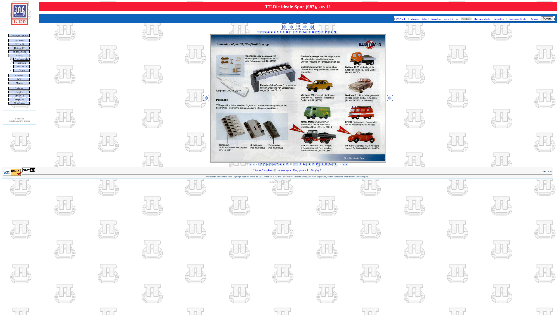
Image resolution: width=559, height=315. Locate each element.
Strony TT (19, 95)
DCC (19, 79)
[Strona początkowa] (19, 24)
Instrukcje (21, 63)
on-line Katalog (19, 52)
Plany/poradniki (22, 59)
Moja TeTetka (19, 40)
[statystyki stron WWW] (28, 171)
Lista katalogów (283, 170)
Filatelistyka (19, 103)
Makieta (19, 83)
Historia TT (19, 48)
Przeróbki (19, 75)
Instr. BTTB (21, 66)
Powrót (547, 18)
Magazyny (19, 99)
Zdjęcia (22, 70)
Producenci (19, 88)
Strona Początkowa (264, 170)
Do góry (315, 170)
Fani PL (19, 92)
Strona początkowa (19, 35)
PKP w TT (19, 44)
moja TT (449, 19)
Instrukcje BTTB (517, 19)
